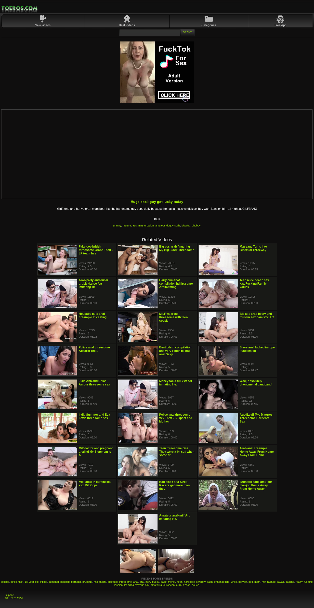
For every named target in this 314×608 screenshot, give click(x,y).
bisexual (113, 581)
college (5, 581)
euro (179, 584)
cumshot (54, 581)
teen (180, 581)
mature (127, 225)
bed (251, 581)
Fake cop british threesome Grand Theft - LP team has (96, 250)
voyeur (139, 584)
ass (134, 225)
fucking (308, 581)
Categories (208, 25)
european (169, 584)
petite (14, 581)
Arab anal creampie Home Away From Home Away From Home (257, 452)
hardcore (189, 581)
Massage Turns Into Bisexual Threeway (253, 248)
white (234, 581)
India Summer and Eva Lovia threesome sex (94, 416)
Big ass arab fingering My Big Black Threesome (176, 248)
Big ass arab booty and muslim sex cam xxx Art (257, 315)
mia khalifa (100, 581)
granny (117, 225)
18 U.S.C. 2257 (14, 598)
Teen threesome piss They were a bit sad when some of (176, 452)
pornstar (76, 581)
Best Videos (127, 25)
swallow (200, 581)
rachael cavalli (275, 581)
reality (299, 581)
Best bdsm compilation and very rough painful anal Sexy (175, 351)
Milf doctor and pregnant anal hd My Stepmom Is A (96, 452)
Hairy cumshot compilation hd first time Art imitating (176, 283)
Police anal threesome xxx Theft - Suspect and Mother (175, 418)
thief (20, 581)
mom (257, 581)
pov (147, 584)
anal (135, 581)
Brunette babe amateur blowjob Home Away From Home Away (256, 485)
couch (195, 584)
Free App (281, 25)
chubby (196, 225)
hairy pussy (152, 581)
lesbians (129, 584)
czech (186, 584)
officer (43, 581)
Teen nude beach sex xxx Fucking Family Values (254, 283)
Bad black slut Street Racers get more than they (174, 485)
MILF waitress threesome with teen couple (173, 317)
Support (9, 595)
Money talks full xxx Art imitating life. (175, 382)
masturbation (146, 225)
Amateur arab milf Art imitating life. (174, 517)
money (172, 581)
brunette (87, 581)
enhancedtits (221, 581)
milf (264, 581)
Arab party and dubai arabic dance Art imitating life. (93, 283)
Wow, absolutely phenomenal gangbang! (256, 382)
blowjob (186, 225)
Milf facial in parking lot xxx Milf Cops (95, 483)
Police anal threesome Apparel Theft (94, 349)
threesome (125, 581)
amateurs (156, 584)
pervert (242, 581)
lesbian (118, 584)
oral (142, 581)
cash (210, 581)
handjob (65, 581)
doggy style (173, 225)
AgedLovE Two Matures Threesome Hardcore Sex (256, 418)
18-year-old (32, 581)
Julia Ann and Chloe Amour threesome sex (94, 382)
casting (290, 581)
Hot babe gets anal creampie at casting (92, 315)
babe (164, 581)
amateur (160, 225)
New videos (43, 25)
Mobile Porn (19, 8)
